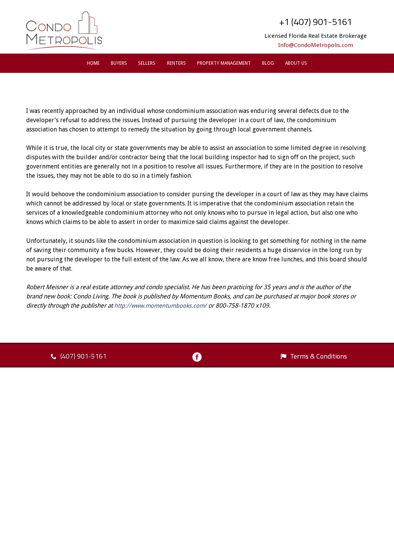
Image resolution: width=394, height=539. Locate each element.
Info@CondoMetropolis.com (315, 45)
